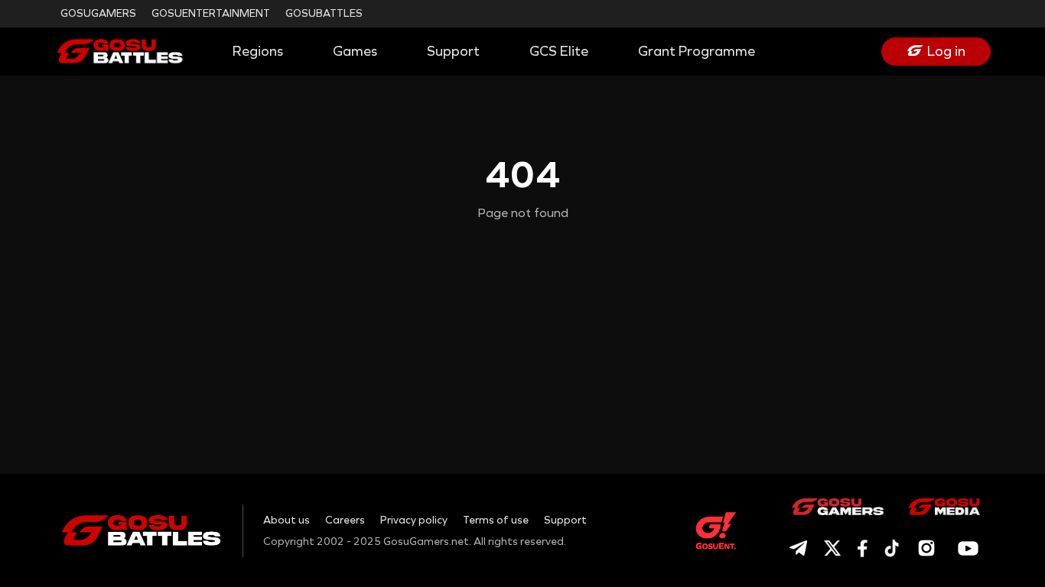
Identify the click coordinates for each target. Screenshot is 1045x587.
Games (355, 51)
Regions (258, 51)
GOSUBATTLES (324, 13)
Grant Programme (696, 51)
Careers (345, 520)
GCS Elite (558, 51)
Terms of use (496, 520)
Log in (946, 51)
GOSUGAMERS (98, 13)
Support (453, 51)
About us (286, 520)
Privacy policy (414, 520)
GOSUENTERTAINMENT (210, 13)
